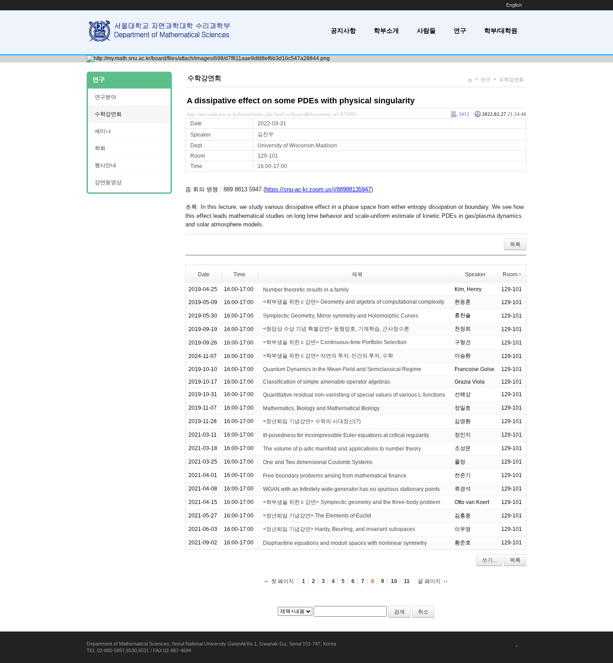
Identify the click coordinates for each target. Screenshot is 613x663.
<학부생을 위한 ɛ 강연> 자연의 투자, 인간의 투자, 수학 (328, 356)
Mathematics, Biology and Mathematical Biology (321, 408)
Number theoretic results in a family (306, 289)
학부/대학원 (500, 30)
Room (510, 274)
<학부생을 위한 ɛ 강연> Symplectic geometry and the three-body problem (351, 502)
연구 (460, 30)
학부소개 (386, 30)
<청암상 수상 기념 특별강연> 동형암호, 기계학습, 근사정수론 (336, 329)
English (514, 5)
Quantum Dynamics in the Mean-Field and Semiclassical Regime (342, 369)
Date (204, 274)
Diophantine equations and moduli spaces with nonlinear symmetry (345, 543)
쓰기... (489, 560)
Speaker (475, 274)
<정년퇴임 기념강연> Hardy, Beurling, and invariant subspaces (339, 529)
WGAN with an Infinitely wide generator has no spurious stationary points (351, 489)
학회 (100, 148)
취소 (423, 612)
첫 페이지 (282, 581)
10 (394, 581)
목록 (515, 244)
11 (407, 581)
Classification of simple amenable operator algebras (326, 382)
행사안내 (105, 165)
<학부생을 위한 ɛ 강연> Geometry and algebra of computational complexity (353, 302)
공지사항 (343, 30)
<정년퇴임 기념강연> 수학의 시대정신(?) (312, 421)
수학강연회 (511, 79)
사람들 (426, 30)
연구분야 (105, 97)
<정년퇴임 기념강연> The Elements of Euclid (317, 516)
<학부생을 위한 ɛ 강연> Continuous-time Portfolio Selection (335, 342)
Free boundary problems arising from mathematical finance (335, 476)
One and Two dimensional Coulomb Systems (317, 462)
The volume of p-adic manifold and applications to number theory (342, 449)
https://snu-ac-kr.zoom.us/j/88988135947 (318, 189)
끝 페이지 (429, 581)
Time (239, 274)
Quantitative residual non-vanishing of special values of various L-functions (354, 395)
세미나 (103, 131)
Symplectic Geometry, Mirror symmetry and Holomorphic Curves (340, 316)
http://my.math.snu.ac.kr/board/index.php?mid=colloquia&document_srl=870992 (272, 114)
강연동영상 (108, 182)
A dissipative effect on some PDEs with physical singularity (301, 100)
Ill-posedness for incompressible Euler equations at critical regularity (346, 435)
